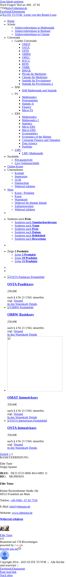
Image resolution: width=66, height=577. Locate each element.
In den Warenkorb (17, 304)
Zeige (25, 254)
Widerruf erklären (11, 519)
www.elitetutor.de (22, 512)
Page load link (8, 572)
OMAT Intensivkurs (22, 397)
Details (33, 304)
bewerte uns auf (9, 548)
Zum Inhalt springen (11, 1)
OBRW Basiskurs (20, 314)
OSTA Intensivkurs (21, 428)
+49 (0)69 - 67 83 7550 (23, 500)
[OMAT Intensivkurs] (36, 364)
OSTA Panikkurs (20, 284)
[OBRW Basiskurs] (36, 307)
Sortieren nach (36, 222)
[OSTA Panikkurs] (36, 277)
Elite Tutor (6, 535)
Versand (18, 300)
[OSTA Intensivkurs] (36, 420)
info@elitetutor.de (16, 8)
